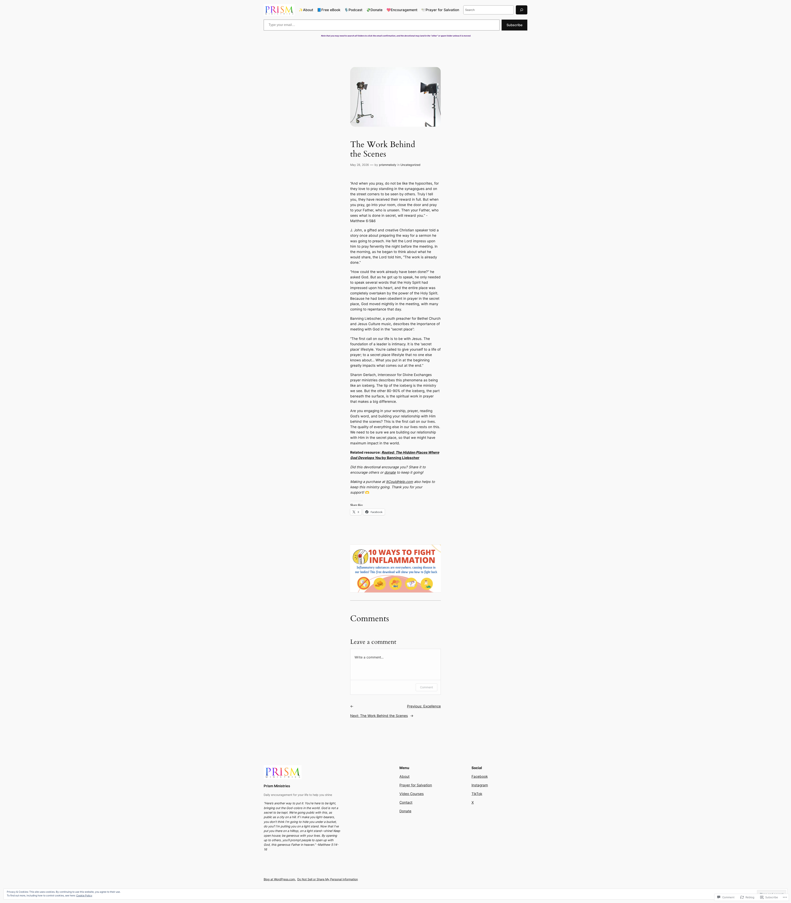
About (404, 776)
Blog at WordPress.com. (280, 879)
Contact (405, 802)
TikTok (477, 794)
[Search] (521, 9)
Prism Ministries (277, 786)
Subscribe (514, 25)
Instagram (480, 785)
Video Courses (411, 794)
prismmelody (387, 164)
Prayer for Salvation (415, 785)
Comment (426, 687)
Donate (405, 811)
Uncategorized (410, 164)
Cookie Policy (84, 895)
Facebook (480, 776)
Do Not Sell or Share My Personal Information (327, 879)
